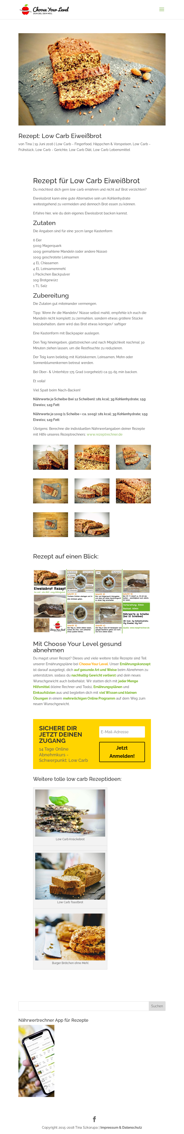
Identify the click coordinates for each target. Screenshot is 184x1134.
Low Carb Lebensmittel (111, 150)
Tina (28, 144)
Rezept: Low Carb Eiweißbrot (60, 135)
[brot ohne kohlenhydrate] (92, 503)
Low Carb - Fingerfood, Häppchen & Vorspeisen (93, 144)
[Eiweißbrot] (133, 503)
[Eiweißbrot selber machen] (92, 470)
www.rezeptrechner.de (104, 434)
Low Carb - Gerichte (51, 150)
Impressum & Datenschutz (121, 1127)
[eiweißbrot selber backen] (133, 470)
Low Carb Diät (80, 150)
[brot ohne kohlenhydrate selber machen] (50, 470)
